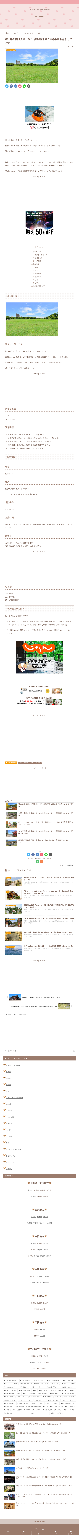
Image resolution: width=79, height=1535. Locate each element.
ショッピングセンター (13, 1149)
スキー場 (9, 1111)
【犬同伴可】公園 (12, 762)
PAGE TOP (40, 1522)
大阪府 (47, 1276)
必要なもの (39, 258)
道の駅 (8, 1130)
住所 (36, 270)
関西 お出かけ (24, 762)
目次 (36, 247)
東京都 (42, 1223)
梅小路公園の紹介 (39, 286)
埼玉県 (29, 1223)
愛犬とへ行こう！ (41, 255)
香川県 (42, 1329)
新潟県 (33, 1243)
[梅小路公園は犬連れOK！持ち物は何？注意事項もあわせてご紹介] (15, 86)
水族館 (8, 1085)
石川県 (45, 1243)
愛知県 (42, 1256)
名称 (36, 267)
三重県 (48, 1256)
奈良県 (38, 1282)
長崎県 (45, 1356)
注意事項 (38, 261)
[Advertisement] (39, 95)
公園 (7, 1143)
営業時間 (38, 277)
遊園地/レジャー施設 (13, 1065)
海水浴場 (9, 1123)
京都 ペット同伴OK (36, 762)
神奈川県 (49, 1223)
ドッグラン (10, 1162)
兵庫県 (32, 1282)
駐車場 (37, 283)
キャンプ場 (10, 1117)
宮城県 (33, 1196)
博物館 (8, 1078)
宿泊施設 (9, 1136)
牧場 (7, 1091)
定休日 (37, 280)
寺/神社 (8, 1104)
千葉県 (35, 1223)
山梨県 (39, 1250)
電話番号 (38, 273)
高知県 (42, 1336)
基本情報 (36, 264)
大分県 (38, 1362)
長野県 (45, 1250)
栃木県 (39, 1217)
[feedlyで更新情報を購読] (37, 861)
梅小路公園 (37, 252)
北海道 (30, 1190)
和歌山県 (46, 1282)
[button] (74, 1051)
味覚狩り (9, 1169)
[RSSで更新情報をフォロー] (41, 861)
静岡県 (36, 1256)
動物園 (8, 1072)
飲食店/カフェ (11, 1156)
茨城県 (33, 1217)
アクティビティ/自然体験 (14, 1098)
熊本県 (32, 1362)
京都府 (39, 1276)
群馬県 (45, 1217)
